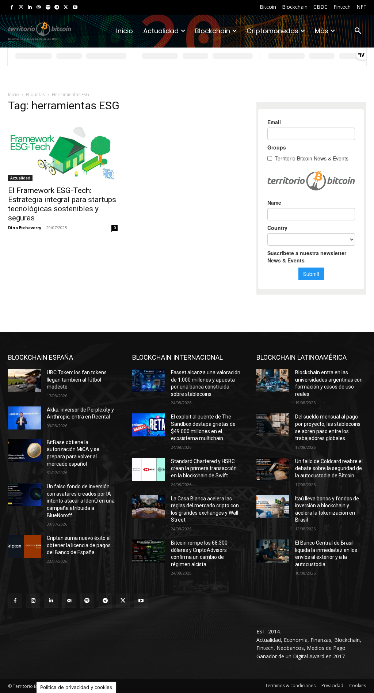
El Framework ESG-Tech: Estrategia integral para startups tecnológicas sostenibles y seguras (62, 204)
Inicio (13, 94)
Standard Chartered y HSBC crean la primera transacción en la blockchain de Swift (204, 468)
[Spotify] (48, 7)
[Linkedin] (29, 7)
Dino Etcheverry (24, 227)
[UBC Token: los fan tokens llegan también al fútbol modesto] (24, 380)
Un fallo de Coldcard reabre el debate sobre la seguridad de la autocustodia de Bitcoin (329, 468)
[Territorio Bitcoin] (39, 31)
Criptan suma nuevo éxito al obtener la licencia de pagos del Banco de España (79, 545)
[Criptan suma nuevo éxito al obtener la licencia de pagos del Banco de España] (24, 546)
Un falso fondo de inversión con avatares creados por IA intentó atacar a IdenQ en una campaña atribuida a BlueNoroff (81, 501)
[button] (358, 31)
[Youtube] (75, 7)
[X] (65, 7)
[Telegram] (56, 7)
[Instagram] (21, 7)
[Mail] (38, 7)
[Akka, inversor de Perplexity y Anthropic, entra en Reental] (24, 417)
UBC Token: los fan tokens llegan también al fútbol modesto (77, 380)
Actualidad (20, 178)
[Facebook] (11, 7)
